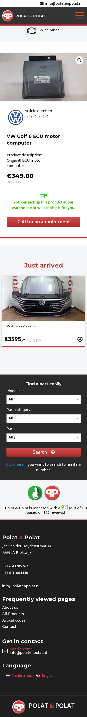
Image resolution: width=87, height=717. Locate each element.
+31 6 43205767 (15, 566)
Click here (15, 465)
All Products (13, 614)
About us (10, 608)
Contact (9, 627)
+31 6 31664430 (15, 573)
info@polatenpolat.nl (64, 4)
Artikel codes (13, 621)
